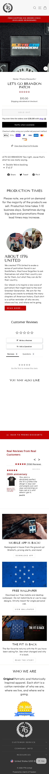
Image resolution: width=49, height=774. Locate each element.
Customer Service (24, 742)
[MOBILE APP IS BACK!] (24, 526)
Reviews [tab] (10, 354)
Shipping (14, 101)
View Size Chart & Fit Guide (26, 146)
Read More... (15, 308)
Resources (24, 755)
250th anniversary (17, 474)
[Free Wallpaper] (24, 574)
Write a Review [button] (25, 340)
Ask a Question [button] (25, 346)
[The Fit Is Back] (24, 628)
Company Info (24, 748)
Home (15, 79)
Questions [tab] (27, 354)
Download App (24, 555)
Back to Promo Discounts (26, 435)
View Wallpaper (24, 609)
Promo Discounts (27, 79)
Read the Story (24, 660)
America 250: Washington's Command (11, 490)
